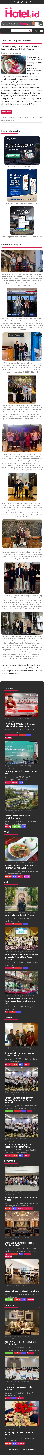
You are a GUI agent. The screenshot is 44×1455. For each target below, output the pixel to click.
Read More (6, 112)
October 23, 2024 (12, 912)
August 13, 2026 (11, 1237)
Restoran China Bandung (19, 117)
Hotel (28, 735)
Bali (13, 924)
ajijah (23, 862)
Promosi (27, 876)
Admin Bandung (25, 718)
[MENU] (41, 30)
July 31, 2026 (10, 1092)
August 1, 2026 (11, 1336)
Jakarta (27, 1064)
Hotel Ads (8, 738)
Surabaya (30, 1353)
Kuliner (5, 117)
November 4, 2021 (12, 862)
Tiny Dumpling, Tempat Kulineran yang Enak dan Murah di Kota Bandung (21, 47)
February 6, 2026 (12, 1427)
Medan (20, 876)
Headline (22, 735)
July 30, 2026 (10, 1285)
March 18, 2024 (11, 996)
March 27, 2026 (11, 1382)
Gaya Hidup (16, 827)
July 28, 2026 (10, 1139)
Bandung (14, 735)
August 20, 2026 (11, 810)
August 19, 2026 (11, 1048)
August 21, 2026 (11, 718)
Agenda (7, 735)
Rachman (18, 53)
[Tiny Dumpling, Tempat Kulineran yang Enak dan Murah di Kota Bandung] (13, 57)
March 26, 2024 (11, 952)
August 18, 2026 (11, 1192)
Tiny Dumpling (33, 117)
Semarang (29, 1208)
